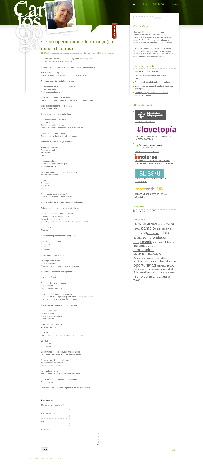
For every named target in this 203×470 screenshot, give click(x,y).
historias (171, 242)
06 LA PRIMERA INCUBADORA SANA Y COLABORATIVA (151, 195)
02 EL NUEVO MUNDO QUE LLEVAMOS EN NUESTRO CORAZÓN (153, 137)
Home (134, 4)
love (158, 253)
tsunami (167, 277)
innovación (78, 388)
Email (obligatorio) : (48, 413)
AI (141, 224)
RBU (145, 269)
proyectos (138, 269)
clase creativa (163, 228)
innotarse (151, 246)
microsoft (147, 261)
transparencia (157, 277)
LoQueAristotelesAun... (144, 254)
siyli (173, 273)
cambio (53, 388)
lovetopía (141, 257)
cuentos (59, 388)
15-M (136, 223)
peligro (159, 266)
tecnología (142, 276)
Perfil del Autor (159, 4)
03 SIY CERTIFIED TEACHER (147, 152)
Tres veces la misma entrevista (147, 72)
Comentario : (45, 429)
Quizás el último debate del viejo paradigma (152, 82)
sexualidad (166, 269)
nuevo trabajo (157, 261)
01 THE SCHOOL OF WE (145, 122)
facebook (156, 242)
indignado (140, 245)
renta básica (153, 269)
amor (154, 223)
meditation (163, 258)
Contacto (174, 4)
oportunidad (88, 388)
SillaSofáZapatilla (160, 272)
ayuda (170, 223)
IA (70, 53)
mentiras (138, 261)
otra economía (92, 53)
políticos (168, 265)
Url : (43, 421)
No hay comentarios (106, 53)
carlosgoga (55, 53)
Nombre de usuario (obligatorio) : (53, 405)
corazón (140, 233)
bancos (137, 229)
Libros (144, 4)
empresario (68, 388)
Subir (174, 450)
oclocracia (170, 261)
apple (163, 224)
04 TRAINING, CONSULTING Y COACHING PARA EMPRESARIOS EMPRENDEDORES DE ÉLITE (154, 163)
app (159, 224)
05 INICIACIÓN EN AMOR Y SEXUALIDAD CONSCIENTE (152, 180)
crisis (164, 233)
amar (146, 224)
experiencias (64, 53)
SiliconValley (141, 272)
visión (136, 280)
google (163, 242)
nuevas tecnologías (79, 53)
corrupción (153, 233)
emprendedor (155, 237)
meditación (154, 258)
